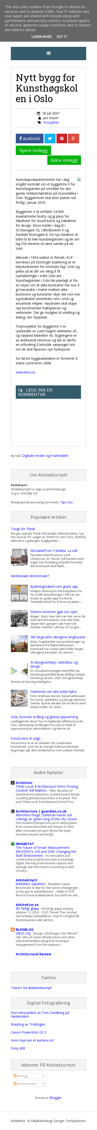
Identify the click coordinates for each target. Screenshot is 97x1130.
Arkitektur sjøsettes (31, 884)
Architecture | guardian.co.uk (41, 811)
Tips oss (66, 502)
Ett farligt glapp (28, 908)
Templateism (76, 1121)
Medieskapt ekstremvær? (30, 576)
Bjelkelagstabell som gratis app (54, 586)
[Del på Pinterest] (62, 138)
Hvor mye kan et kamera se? (32, 1040)
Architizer (24, 782)
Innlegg (22, 1076)
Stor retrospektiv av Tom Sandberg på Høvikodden (40, 1014)
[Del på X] (50, 138)
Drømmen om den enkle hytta (53, 691)
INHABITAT (25, 844)
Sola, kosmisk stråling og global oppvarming (44, 717)
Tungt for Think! (23, 529)
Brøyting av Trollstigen (28, 1024)
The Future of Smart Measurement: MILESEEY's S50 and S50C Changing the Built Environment (46, 851)
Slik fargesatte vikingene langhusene (57, 637)
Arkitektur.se (27, 904)
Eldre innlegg (64, 160)
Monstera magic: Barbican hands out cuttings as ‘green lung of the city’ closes (47, 817)
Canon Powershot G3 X (28, 1032)
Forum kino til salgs (25, 738)
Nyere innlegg (33, 150)
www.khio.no (25, 372)
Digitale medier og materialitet (45, 455)
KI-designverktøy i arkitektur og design (54, 664)
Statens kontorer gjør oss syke (53, 611)
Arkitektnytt (26, 880)
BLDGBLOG (24, 929)
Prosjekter (51, 122)
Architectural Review (33, 954)
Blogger (55, 1097)
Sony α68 (18, 1048)
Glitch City (24, 933)
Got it (62, 37)
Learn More (42, 37)
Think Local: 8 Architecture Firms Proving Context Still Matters (47, 788)
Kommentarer (26, 1084)
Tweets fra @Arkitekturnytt (31, 988)
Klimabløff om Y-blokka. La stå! (53, 550)
